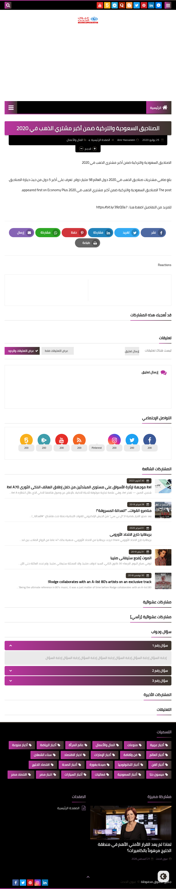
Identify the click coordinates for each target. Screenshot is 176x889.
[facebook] (15, 882)
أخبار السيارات (73, 774)
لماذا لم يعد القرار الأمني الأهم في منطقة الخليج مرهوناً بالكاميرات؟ (134, 847)
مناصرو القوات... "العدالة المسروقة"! (123, 510)
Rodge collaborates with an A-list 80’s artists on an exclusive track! (99, 581)
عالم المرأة (76, 745)
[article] (48, 290)
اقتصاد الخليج (41, 765)
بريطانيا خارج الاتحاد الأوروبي (130, 534)
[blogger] (129, 5)
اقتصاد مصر (19, 774)
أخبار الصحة (69, 765)
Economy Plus (57, 190)
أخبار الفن (158, 765)
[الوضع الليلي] (163, 876)
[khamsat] (107, 5)
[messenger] (158, 5)
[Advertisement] (88, 62)
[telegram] (114, 5)
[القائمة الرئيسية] (11, 107)
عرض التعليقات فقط (56, 350)
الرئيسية (155, 108)
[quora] (122, 5)
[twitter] (136, 5)
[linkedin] (151, 5)
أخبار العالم (157, 755)
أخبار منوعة (20, 745)
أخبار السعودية (127, 774)
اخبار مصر (45, 774)
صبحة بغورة (98, 765)
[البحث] (8, 5)
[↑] (88, 876)
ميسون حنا (157, 774)
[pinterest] (144, 5)
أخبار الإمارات (102, 755)
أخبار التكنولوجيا (128, 765)
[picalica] (8, 882)
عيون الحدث (162, 859)
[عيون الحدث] (88, 20)
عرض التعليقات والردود (21, 350)
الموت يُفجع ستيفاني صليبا (130, 557)
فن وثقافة (130, 755)
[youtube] (100, 5)
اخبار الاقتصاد (73, 755)
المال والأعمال (75, 139)
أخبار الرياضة (48, 745)
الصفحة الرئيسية (100, 139)
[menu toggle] (168, 5)
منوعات (132, 745)
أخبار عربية (157, 745)
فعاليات (100, 774)
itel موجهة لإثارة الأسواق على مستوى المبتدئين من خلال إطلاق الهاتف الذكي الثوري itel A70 (79, 486)
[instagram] (37, 882)
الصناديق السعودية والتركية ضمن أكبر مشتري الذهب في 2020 (113, 190)
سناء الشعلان (43, 755)
